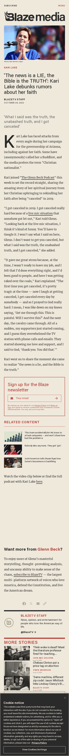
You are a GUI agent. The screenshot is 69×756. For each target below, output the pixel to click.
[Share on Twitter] (31, 603)
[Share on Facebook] (24, 603)
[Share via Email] (38, 603)
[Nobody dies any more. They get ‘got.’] (13, 449)
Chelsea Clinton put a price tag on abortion (46, 665)
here (39, 481)
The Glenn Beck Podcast (37, 177)
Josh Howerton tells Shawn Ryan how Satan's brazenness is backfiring (43, 460)
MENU (61, 6)
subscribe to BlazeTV (28, 574)
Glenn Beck (49, 550)
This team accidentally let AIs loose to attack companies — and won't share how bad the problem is (45, 436)
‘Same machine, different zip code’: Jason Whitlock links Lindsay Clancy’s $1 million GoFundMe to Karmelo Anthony (48, 681)
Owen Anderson (42, 670)
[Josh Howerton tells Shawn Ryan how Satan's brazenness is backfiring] (13, 462)
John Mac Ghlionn (43, 658)
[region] (34, 724)
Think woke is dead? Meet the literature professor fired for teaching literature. (49, 651)
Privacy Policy (40, 405)
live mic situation (40, 213)
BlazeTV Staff (14, 100)
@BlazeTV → (28, 632)
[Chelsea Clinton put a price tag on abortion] (17, 668)
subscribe (10, 6)
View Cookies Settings (34, 750)
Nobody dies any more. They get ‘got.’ (43, 446)
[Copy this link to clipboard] (45, 603)
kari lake (10, 68)
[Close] (65, 698)
